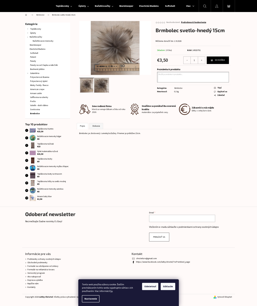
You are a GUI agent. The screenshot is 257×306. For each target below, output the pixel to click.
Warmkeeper (35, 45)
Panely (33, 61)
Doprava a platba (35, 280)
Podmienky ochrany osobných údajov (44, 259)
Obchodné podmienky (37, 262)
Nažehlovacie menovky (43, 41)
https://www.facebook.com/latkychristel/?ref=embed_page (163, 261)
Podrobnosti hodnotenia (193, 22)
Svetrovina (35, 109)
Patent (33, 57)
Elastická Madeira (37, 49)
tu (111, 291)
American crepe (37, 89)
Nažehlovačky (36, 36)
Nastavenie (90, 298)
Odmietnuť (150, 286)
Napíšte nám (33, 283)
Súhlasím (168, 286)
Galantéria (34, 73)
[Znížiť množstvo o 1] (187, 60)
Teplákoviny (35, 28)
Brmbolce (35, 113)
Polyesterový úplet (38, 81)
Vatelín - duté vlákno (39, 105)
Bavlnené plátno (37, 69)
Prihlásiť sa (159, 237)
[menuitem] (63, 6)
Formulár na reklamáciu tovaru (40, 269)
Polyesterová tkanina (39, 77)
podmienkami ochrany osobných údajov (198, 227)
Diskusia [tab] (96, 126)
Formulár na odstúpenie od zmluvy (42, 266)
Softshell (34, 53)
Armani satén (36, 93)
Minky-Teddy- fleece (39, 85)
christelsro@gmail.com (146, 258)
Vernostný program (36, 273)
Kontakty (31, 287)
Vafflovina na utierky (39, 97)
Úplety (33, 33)
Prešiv (33, 101)
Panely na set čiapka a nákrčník (44, 65)
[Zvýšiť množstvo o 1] (201, 60)
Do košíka (220, 60)
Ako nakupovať (34, 276)
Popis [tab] (82, 126)
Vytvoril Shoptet (224, 297)
